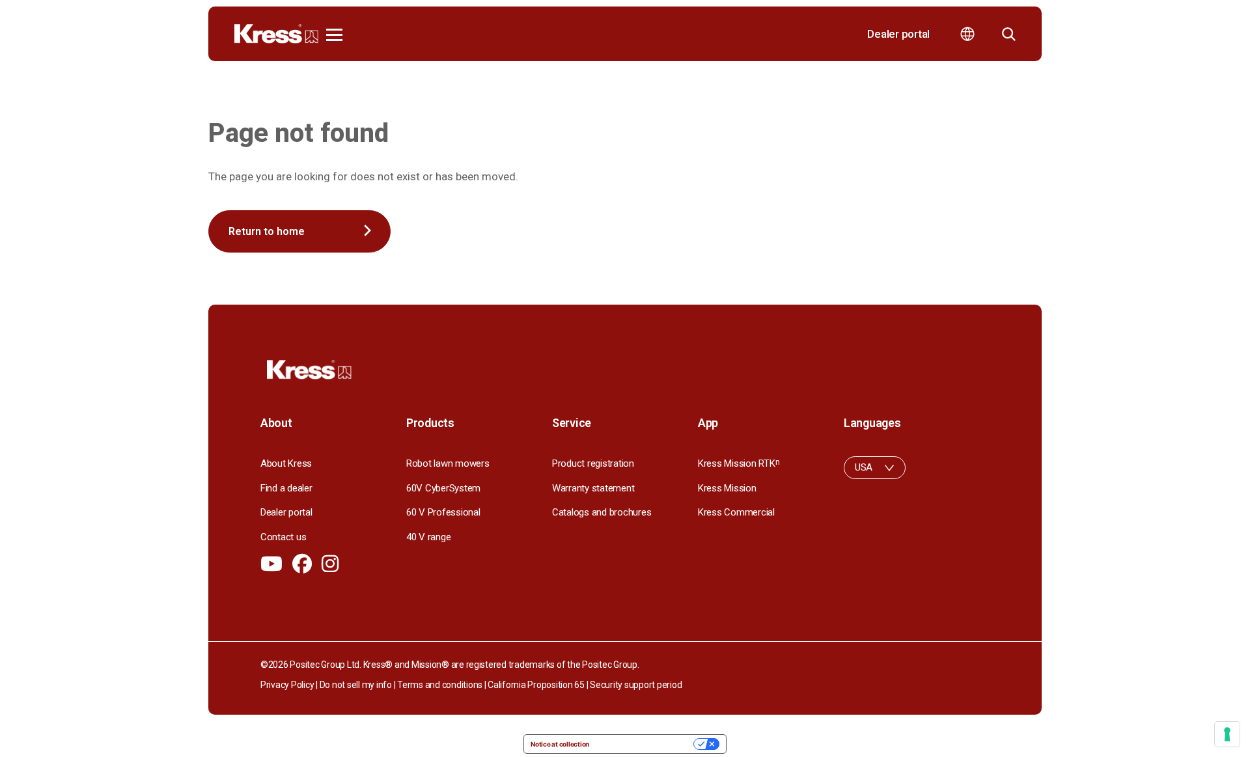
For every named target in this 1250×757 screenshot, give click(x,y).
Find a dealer (286, 488)
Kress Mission (727, 488)
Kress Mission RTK (738, 463)
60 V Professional (443, 512)
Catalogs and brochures (601, 512)
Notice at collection (560, 744)
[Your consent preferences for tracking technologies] (1227, 734)
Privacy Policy (287, 685)
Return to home (267, 231)
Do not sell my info (356, 685)
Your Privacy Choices (645, 744)
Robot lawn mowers (448, 463)
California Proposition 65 (536, 685)
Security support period (636, 685)
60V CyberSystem (443, 488)
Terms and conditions (439, 685)
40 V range (428, 537)
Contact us (283, 537)
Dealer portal (898, 33)
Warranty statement (593, 488)
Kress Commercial (736, 512)
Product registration (593, 463)
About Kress (286, 463)
